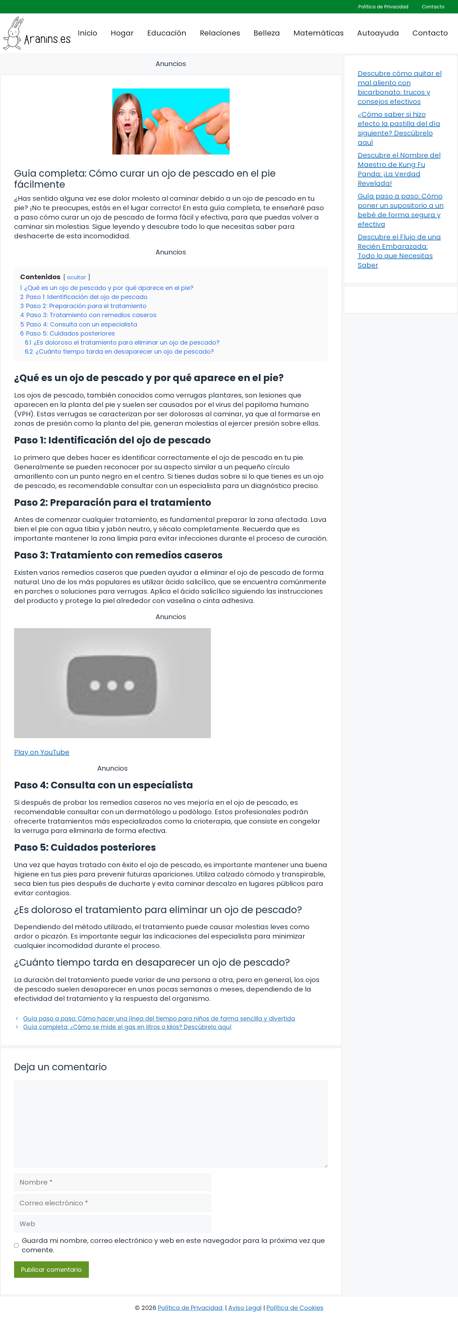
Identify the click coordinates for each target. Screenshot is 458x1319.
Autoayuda (378, 33)
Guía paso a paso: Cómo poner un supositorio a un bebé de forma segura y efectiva (401, 210)
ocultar (76, 277)
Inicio (87, 33)
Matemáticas (318, 33)
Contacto (433, 6)
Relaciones (220, 33)
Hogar (122, 33)
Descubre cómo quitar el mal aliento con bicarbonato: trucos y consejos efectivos (400, 87)
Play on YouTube (41, 752)
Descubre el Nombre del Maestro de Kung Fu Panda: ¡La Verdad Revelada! (399, 169)
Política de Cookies (295, 1308)
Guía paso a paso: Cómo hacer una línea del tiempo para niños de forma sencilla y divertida (159, 1019)
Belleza (266, 33)
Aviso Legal (245, 1308)
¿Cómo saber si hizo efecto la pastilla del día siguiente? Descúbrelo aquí (399, 128)
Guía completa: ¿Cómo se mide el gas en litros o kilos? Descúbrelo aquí (127, 1027)
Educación (166, 33)
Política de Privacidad (383, 6)
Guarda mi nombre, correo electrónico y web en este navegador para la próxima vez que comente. (173, 1245)
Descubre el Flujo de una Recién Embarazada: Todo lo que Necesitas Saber (399, 251)
